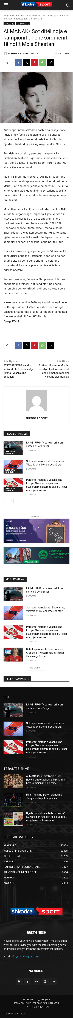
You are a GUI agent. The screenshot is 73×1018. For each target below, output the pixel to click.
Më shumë (35, 667)
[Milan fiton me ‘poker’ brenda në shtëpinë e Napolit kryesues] (13, 800)
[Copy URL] (50, 62)
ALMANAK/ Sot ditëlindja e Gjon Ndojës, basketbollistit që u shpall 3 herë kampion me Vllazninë (45, 779)
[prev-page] (6, 501)
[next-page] (11, 501)
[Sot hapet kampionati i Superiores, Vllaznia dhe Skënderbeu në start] (13, 467)
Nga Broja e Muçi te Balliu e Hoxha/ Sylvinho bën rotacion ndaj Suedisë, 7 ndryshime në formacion (47, 817)
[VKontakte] (53, 981)
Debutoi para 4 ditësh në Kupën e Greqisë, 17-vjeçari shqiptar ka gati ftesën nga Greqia (45, 653)
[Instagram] (45, 981)
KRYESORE (25, 15)
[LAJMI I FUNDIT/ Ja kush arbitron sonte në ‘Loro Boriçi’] (13, 448)
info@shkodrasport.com (25, 956)
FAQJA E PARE (10, 15)
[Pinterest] (34, 62)
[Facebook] (18, 62)
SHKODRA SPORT (19, 53)
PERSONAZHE (23, 24)
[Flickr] (36, 981)
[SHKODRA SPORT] (6, 53)
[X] (26, 62)
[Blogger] (19, 981)
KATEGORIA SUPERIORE (10, 452)
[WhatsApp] (42, 62)
